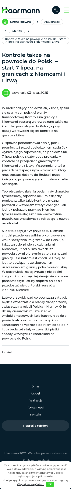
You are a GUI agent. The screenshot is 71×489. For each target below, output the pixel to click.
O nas (36, 386)
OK (50, 484)
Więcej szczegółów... (30, 484)
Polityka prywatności (37, 460)
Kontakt (35, 414)
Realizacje (35, 400)
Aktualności (36, 407)
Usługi (35, 393)
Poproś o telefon (35, 425)
